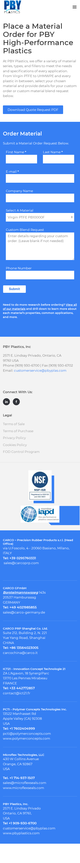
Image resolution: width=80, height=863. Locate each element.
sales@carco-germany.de (24, 612)
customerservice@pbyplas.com (40, 370)
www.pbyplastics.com (21, 833)
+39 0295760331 (23, 558)
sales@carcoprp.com (21, 563)
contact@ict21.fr (16, 693)
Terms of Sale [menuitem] (14, 424)
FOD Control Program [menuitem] (21, 452)
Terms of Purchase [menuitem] (18, 431)
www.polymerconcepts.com (26, 738)
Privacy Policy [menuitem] (14, 438)
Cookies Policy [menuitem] (15, 445)
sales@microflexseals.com (24, 783)
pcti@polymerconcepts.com (27, 734)
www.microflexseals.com (23, 788)
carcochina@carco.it (20, 653)
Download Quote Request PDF (33, 110)
